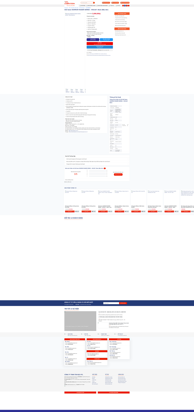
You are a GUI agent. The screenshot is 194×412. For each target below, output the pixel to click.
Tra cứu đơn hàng (108, 381)
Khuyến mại (94, 382)
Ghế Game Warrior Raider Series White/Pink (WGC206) (154, 206)
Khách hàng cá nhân (91, 5)
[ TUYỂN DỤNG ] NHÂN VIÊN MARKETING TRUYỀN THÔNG (110, 316)
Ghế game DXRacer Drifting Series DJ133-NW (72, 206)
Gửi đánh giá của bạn (118, 174)
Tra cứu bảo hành (116, 2)
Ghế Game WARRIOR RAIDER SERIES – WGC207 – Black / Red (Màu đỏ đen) (104, 206)
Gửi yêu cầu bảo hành (108, 382)
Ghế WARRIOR (88, 7)
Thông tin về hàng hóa (121, 382)
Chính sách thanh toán (121, 378)
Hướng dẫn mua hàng (108, 377)
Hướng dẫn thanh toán (108, 378)
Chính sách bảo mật (121, 377)
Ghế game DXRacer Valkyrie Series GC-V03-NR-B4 (122, 206)
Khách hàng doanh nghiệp (103, 5)
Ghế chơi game (82, 7)
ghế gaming (100, 55)
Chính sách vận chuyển (122, 379)
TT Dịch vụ (112, 5)
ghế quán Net (104, 55)
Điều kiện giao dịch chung (122, 381)
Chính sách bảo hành (108, 383)
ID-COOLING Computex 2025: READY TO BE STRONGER (77, 326)
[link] (78, 131)
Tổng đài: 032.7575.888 (125, 2)
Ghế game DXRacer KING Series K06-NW (137, 206)
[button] (71, 6)
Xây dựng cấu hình (107, 2)
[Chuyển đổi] (65, 159)
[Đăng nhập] (128, 5)
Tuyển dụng (94, 379)
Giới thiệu (93, 377)
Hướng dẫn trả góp (108, 379)
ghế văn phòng (108, 55)
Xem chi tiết (70, 211)
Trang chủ (66, 7)
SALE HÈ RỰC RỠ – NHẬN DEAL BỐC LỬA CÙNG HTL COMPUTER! (112, 311)
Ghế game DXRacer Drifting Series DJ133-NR (88, 206)
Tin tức (118, 5)
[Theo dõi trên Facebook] (125, 6)
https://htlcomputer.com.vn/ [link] (73, 130)
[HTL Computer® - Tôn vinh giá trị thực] (71, 2)
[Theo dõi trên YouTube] (127, 6)
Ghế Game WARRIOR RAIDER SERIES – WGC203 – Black (170, 206)
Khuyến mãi (83, 5)
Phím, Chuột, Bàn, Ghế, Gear (73, 7)
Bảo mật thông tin (95, 383)
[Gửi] (94, 3)
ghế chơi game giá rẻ (95, 55)
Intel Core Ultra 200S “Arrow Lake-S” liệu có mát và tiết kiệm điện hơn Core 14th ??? (119, 324)
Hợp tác (93, 378)
